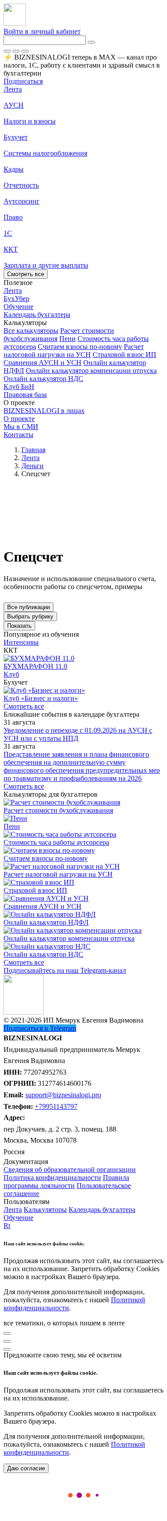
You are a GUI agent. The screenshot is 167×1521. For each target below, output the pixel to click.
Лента (13, 89)
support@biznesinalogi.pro (63, 1095)
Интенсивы (21, 642)
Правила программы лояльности (66, 1181)
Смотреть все (25, 274)
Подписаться (23, 81)
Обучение (18, 1217)
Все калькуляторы (31, 330)
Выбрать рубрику (30, 616)
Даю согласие (26, 1468)
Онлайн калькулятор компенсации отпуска (91, 370)
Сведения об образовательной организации (70, 1169)
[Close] (16, 51)
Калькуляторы (45, 1209)
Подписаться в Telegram (40, 1028)
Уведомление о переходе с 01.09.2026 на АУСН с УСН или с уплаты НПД (78, 734)
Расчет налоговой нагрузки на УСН (74, 350)
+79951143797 (56, 1106)
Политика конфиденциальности (52, 1177)
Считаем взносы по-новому (80, 346)
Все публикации (28, 607)
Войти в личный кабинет (42, 31)
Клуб (11, 674)
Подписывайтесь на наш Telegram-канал (65, 970)
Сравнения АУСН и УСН (42, 362)
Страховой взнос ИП (124, 354)
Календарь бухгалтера (102, 1209)
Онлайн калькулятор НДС (43, 378)
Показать (19, 625)
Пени (67, 338)
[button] (83, 323)
